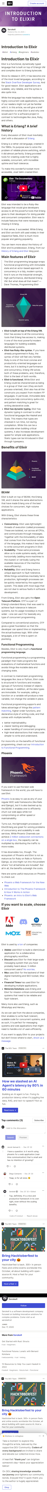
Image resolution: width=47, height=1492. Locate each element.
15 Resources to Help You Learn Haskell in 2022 (20, 1367)
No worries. (29, 969)
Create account (37, 3)
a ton (20, 944)
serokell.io (26, 34)
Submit (10, 1137)
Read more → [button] (10, 1110)
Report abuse (32, 1216)
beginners (24, 52)
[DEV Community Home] (10, 3)
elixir (5, 52)
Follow (24, 1305)
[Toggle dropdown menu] (43, 1048)
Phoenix (5, 799)
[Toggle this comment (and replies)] (3, 1151)
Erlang (31, 138)
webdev (35, 52)
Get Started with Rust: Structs (15, 1343)
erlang (13, 52)
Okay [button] (6, 1487)
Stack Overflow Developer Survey (22, 82)
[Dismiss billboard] (43, 1436)
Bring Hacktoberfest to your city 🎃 (20, 1258)
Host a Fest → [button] (10, 1284)
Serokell (11, 29)
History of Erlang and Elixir (15, 251)
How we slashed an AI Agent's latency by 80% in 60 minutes (22, 1085)
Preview (23, 1137)
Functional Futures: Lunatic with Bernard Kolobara (19, 1354)
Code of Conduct (16, 1216)
